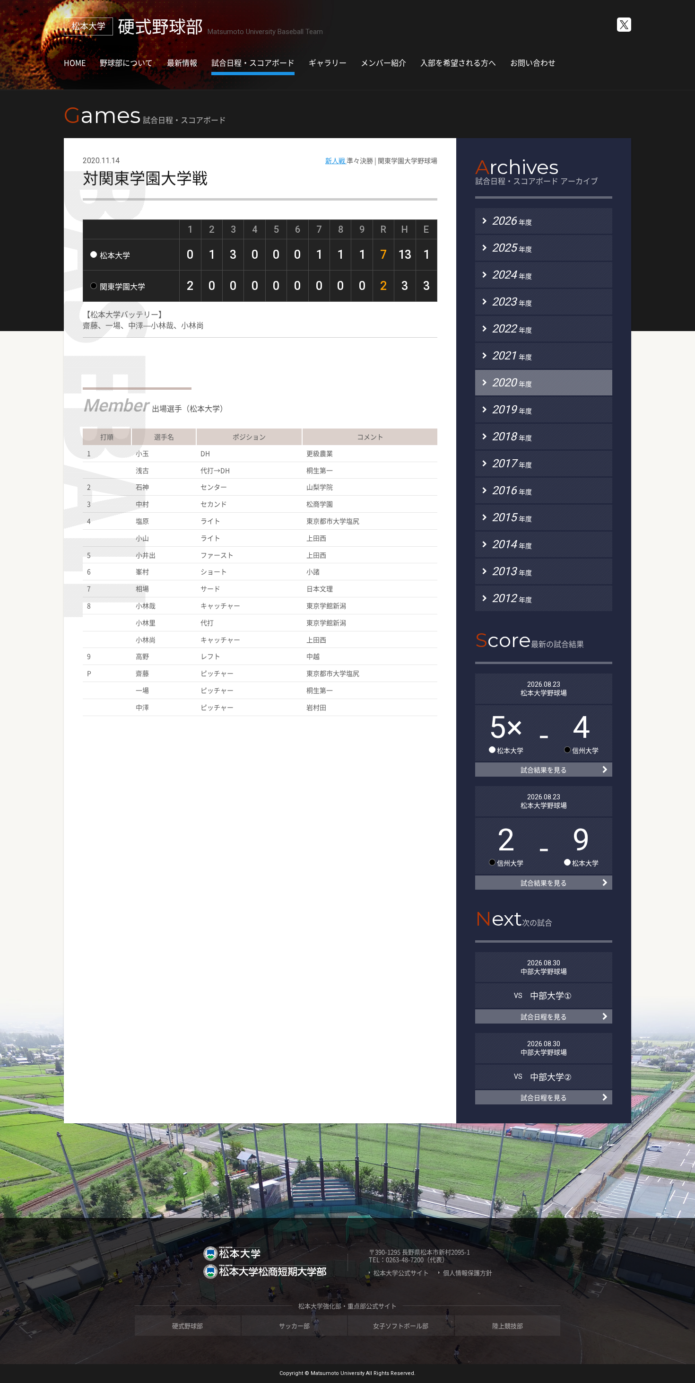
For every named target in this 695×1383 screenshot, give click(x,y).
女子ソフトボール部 (400, 1325)
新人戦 (336, 160)
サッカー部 (294, 1325)
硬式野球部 (187, 1325)
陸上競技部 (507, 1325)
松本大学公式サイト (401, 1273)
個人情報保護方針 (467, 1273)
